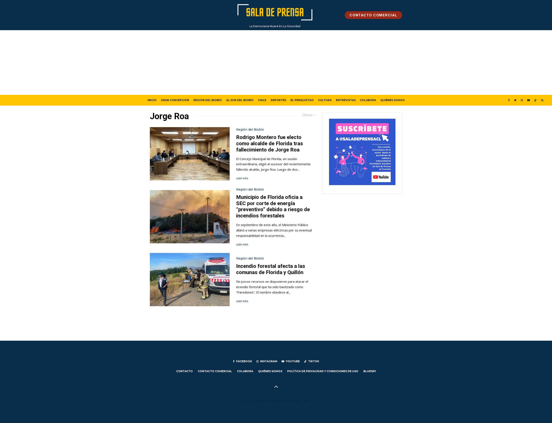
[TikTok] (535, 100)
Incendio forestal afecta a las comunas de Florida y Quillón (270, 269)
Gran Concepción (175, 100)
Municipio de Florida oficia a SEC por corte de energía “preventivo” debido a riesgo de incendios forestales (273, 206)
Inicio (152, 100)
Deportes (278, 100)
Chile (262, 100)
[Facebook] (509, 100)
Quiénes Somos (392, 100)
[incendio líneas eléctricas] (190, 216)
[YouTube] (528, 100)
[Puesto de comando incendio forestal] (190, 279)
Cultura (325, 100)
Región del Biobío (207, 100)
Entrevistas (346, 100)
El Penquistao (302, 100)
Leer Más (242, 178)
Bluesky (369, 371)
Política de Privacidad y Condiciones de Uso (322, 371)
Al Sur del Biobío (240, 100)
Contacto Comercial (215, 371)
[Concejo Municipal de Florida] (190, 153)
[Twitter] (515, 100)
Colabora (368, 100)
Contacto (184, 371)
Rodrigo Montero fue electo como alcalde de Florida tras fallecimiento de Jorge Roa (269, 143)
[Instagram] (522, 100)
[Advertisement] (276, 62)
